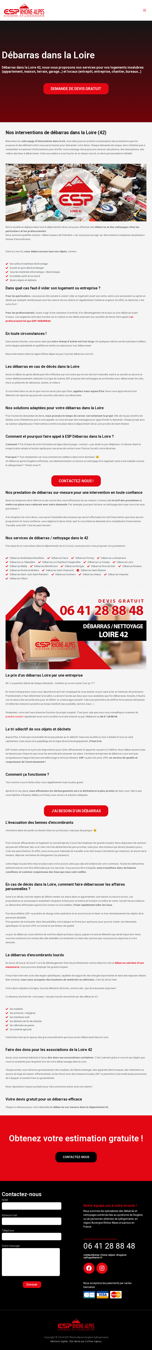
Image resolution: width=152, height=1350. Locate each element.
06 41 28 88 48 (109, 1245)
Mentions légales (59, 1341)
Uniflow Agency (93, 1341)
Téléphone (8, 1230)
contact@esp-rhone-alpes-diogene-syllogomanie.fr (105, 1256)
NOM (5, 1200)
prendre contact (14, 716)
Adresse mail (9, 1215)
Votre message (11, 1245)
